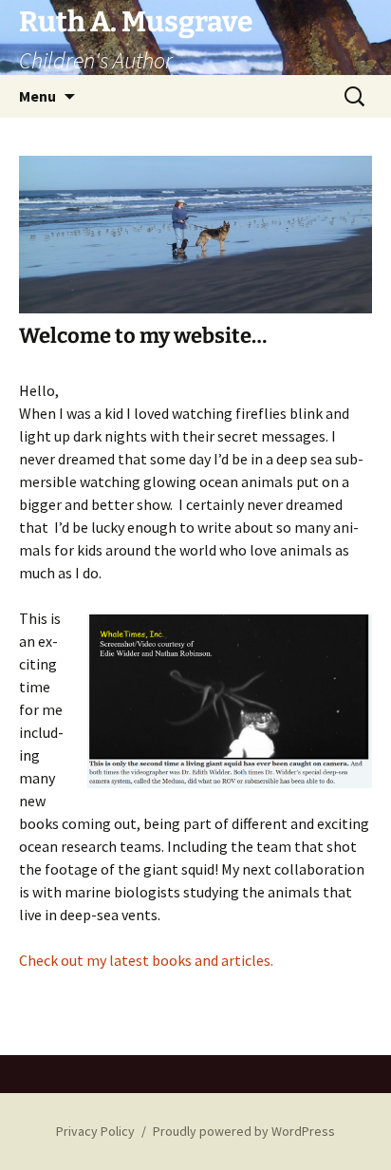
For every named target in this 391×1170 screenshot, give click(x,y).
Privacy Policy (95, 1131)
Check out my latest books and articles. (146, 960)
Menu (37, 95)
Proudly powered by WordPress (244, 1131)
